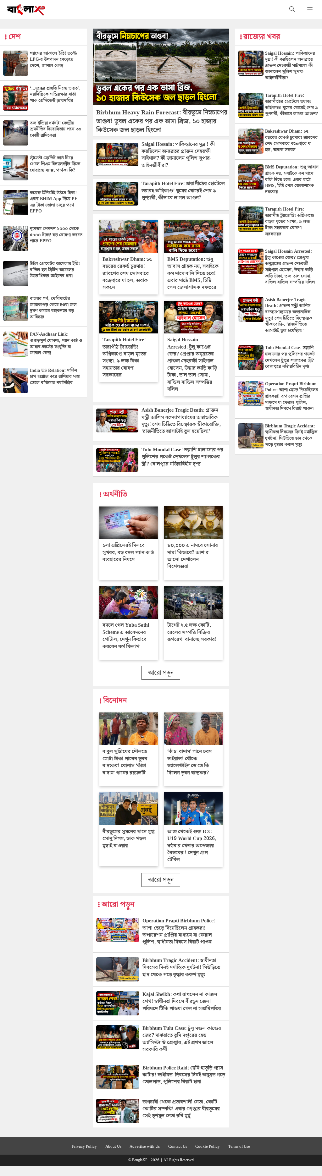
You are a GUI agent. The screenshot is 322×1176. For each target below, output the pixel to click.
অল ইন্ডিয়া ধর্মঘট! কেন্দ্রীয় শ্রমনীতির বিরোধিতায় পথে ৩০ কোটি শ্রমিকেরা (55, 129)
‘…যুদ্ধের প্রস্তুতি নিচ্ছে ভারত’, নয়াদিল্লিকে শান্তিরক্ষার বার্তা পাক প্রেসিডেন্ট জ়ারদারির (55, 94)
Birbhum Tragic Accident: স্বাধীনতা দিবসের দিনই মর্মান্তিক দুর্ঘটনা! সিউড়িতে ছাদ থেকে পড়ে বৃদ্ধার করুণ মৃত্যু (181, 968)
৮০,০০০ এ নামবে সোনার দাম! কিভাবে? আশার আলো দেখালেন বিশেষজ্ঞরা (192, 555)
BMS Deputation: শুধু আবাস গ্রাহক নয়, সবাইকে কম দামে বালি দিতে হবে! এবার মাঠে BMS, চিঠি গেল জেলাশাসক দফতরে (193, 274)
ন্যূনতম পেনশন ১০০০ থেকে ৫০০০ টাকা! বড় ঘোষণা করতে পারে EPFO (56, 235)
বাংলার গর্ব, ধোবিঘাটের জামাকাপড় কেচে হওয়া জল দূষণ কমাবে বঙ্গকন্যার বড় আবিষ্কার (53, 308)
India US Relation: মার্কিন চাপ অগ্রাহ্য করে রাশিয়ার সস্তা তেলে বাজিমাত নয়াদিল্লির (55, 376)
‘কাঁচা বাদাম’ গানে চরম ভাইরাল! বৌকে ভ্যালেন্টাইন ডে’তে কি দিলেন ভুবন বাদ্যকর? (189, 762)
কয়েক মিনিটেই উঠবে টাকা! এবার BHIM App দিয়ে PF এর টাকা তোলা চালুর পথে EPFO (53, 202)
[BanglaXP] (26, 9)
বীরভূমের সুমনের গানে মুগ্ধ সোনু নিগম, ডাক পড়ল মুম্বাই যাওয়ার (128, 839)
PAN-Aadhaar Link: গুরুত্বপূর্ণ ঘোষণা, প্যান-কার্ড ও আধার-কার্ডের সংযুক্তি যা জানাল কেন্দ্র (56, 343)
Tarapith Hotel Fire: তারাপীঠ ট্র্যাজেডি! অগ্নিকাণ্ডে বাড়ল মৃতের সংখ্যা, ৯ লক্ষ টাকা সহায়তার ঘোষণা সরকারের (125, 357)
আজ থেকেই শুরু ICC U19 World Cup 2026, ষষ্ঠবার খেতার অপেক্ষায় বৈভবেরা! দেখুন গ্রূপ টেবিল (191, 846)
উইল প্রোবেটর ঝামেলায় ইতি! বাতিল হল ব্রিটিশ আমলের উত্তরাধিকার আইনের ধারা (55, 269)
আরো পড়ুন (161, 673)
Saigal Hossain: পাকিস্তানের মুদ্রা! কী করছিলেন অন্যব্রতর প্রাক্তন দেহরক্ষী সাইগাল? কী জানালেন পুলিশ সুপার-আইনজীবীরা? (178, 154)
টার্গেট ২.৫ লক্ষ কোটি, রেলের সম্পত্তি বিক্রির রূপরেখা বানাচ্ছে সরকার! (192, 632)
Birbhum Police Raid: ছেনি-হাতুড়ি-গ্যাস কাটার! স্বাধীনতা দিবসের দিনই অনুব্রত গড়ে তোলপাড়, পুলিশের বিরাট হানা (183, 1075)
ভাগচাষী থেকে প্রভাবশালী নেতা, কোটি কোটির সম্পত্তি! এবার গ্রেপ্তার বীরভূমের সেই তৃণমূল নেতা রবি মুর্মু (181, 1109)
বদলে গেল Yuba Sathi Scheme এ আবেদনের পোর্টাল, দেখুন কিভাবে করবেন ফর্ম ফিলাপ (126, 635)
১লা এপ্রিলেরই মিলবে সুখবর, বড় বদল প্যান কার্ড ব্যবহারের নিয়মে (128, 552)
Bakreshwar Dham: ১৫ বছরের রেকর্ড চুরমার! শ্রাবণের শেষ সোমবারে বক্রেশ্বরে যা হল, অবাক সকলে (127, 274)
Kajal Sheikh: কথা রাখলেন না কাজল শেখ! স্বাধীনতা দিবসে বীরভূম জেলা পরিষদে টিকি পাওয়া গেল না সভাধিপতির (181, 1002)
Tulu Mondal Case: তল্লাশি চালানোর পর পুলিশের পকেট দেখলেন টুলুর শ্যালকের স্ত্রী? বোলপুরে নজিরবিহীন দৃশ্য (182, 457)
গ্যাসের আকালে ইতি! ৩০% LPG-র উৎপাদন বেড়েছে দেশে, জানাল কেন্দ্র (53, 59)
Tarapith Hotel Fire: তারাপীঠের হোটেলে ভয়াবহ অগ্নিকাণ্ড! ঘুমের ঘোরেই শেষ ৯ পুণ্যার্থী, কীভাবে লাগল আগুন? (183, 191)
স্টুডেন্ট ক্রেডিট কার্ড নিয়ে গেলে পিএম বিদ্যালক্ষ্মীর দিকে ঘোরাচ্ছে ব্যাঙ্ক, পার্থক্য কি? (55, 164)
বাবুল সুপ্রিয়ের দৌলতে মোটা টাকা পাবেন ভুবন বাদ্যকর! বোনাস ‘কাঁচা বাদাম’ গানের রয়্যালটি (125, 762)
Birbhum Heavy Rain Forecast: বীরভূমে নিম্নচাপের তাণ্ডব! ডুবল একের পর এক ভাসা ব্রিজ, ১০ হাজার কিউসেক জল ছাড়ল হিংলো (161, 121)
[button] (292, 9)
